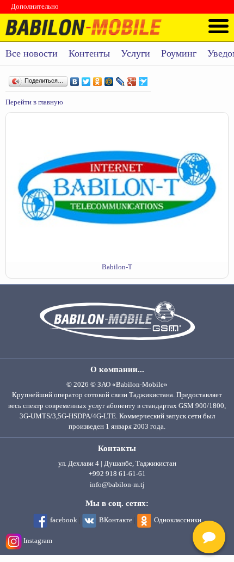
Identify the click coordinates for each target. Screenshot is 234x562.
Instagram (37, 541)
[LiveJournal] (120, 79)
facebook (63, 520)
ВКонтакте (115, 520)
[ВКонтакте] (75, 79)
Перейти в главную (34, 102)
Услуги (135, 53)
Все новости (31, 53)
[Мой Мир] (109, 79)
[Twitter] (86, 79)
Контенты (89, 53)
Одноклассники (177, 520)
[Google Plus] (132, 79)
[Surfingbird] (143, 79)
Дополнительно (35, 6)
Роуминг (178, 53)
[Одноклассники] (97, 79)
